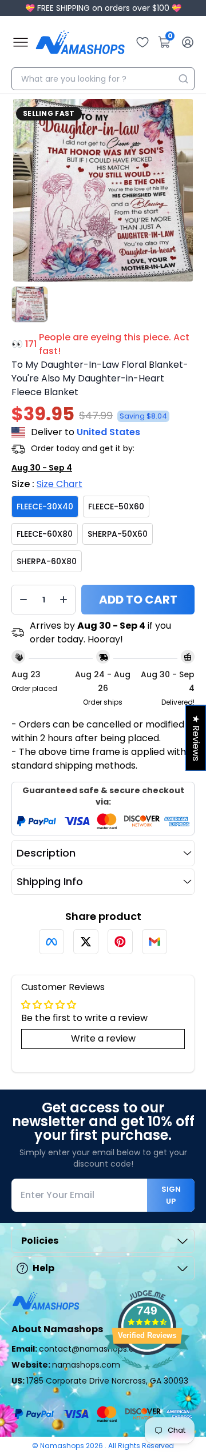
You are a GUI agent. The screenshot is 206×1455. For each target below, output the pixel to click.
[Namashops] (80, 42)
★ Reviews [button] (196, 738)
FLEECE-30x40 (45, 506)
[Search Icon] (183, 78)
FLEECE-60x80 (45, 534)
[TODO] (51, 941)
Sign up (171, 1195)
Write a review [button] (103, 1038)
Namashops (63, 1445)
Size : (46, 484)
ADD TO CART (138, 600)
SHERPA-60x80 (47, 561)
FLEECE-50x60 (116, 506)
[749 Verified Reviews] (147, 1375)
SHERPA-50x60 (118, 534)
